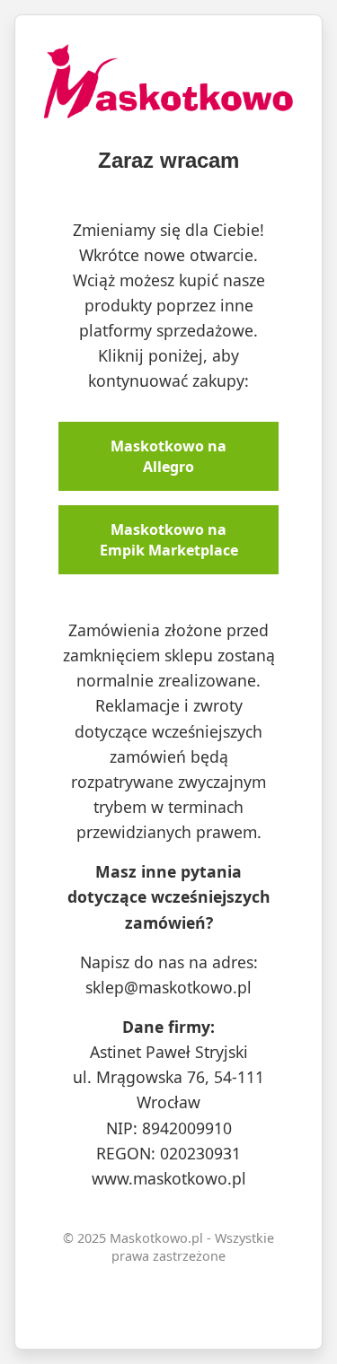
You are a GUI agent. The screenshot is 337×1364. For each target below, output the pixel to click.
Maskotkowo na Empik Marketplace (169, 539)
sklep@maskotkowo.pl (168, 987)
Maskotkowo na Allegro (168, 456)
